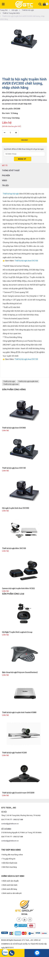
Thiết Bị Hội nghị (27, 10)
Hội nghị (14, 10)
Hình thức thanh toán (9, 863)
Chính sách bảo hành (9, 885)
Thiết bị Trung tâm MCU (11, 13)
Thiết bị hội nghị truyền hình (28, 381)
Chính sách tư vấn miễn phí (11, 893)
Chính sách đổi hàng (9, 889)
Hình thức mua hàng (9, 867)
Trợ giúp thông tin (8, 859)
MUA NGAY (24, 140)
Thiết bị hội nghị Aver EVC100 (26, 261)
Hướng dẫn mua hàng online (12, 855)
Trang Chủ (4, 10)
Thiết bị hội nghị (9, 381)
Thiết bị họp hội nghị (11, 194)
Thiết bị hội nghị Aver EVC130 (26, 359)
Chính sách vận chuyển (10, 881)
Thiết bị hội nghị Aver (10, 384)
